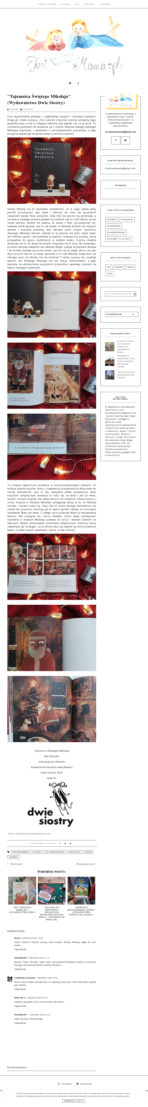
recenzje (13, 857)
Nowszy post (16, 864)
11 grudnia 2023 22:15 (39, 1015)
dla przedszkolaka (55, 852)
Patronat (89, 4)
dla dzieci (37, 852)
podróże (119, 267)
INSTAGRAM (86, 1084)
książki (88, 852)
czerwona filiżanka (24, 978)
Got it (80, 1101)
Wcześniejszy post (85, 864)
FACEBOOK (66, 1084)
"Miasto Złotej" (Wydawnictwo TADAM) (126, 375)
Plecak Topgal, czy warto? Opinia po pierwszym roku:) (126, 346)
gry (109, 267)
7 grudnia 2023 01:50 (47, 978)
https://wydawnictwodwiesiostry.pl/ (29, 833)
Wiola (17, 938)
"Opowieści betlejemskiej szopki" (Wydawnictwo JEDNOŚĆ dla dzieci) (81, 911)
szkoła (130, 267)
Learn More (69, 1101)
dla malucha (127, 219)
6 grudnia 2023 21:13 (38, 958)
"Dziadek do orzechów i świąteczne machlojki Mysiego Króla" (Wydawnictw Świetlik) (52, 913)
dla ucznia (112, 239)
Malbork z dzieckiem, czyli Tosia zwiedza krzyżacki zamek (126, 361)
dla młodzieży (113, 226)
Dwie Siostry (75, 852)
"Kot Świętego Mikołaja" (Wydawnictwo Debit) (22, 910)
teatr (109, 274)
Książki (65, 4)
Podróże (105, 4)
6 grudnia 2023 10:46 (32, 938)
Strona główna (46, 4)
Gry (77, 4)
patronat (126, 239)
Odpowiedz (20, 949)
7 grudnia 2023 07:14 (37, 998)
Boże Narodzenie (20, 852)
